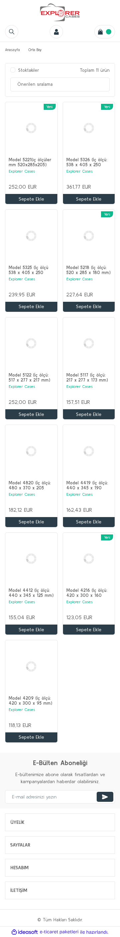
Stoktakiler (28, 70)
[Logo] (60, 12)
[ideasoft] (24, 932)
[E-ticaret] (59, 932)
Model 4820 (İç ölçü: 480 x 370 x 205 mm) (30, 485)
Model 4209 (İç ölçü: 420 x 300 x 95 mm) (30, 701)
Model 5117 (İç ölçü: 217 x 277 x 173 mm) (87, 378)
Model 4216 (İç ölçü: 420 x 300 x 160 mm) (86, 593)
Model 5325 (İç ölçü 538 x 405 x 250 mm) (28, 270)
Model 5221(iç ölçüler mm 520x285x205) (30, 162)
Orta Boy (35, 50)
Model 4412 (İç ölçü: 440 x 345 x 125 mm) (31, 593)
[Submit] (105, 797)
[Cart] (104, 31)
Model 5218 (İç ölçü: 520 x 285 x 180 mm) (88, 270)
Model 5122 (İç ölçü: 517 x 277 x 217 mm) (29, 378)
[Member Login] (56, 31)
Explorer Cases (22, 171)
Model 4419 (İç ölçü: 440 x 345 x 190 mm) (87, 485)
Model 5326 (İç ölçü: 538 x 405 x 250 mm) (86, 162)
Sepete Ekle (31, 199)
